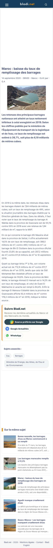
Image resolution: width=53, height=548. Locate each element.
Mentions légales (27, 542)
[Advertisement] (26, 38)
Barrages (19, 356)
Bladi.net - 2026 (11, 542)
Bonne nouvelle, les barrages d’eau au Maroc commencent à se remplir (32, 439)
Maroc (34, 78)
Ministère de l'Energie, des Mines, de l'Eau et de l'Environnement (25, 364)
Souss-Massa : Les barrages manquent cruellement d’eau (31, 521)
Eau (8, 356)
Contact (39, 542)
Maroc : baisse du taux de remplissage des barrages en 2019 (32, 481)
